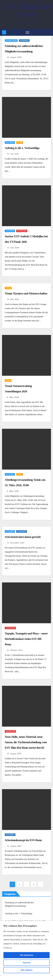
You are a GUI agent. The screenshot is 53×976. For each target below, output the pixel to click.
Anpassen (26, 963)
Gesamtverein (11, 40)
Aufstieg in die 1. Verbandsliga (22, 148)
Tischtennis (21, 231)
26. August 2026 (14, 57)
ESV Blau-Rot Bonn (27, 10)
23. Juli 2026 (13, 154)
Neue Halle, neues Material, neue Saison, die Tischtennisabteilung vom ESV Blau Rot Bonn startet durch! (26, 742)
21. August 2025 (14, 846)
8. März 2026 (13, 397)
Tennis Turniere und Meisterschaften (26, 293)
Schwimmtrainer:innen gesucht (22, 537)
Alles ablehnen (26, 970)
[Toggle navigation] (27, 32)
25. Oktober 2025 (15, 650)
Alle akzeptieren (26, 955)
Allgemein (10, 142)
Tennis (19, 142)
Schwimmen (24, 40)
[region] (26, 948)
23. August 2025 (14, 754)
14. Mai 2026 (13, 299)
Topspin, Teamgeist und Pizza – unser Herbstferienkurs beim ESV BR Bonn (26, 639)
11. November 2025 (15, 543)
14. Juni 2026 (13, 248)
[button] (49, 32)
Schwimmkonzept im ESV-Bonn (23, 840)
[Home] (4, 32)
